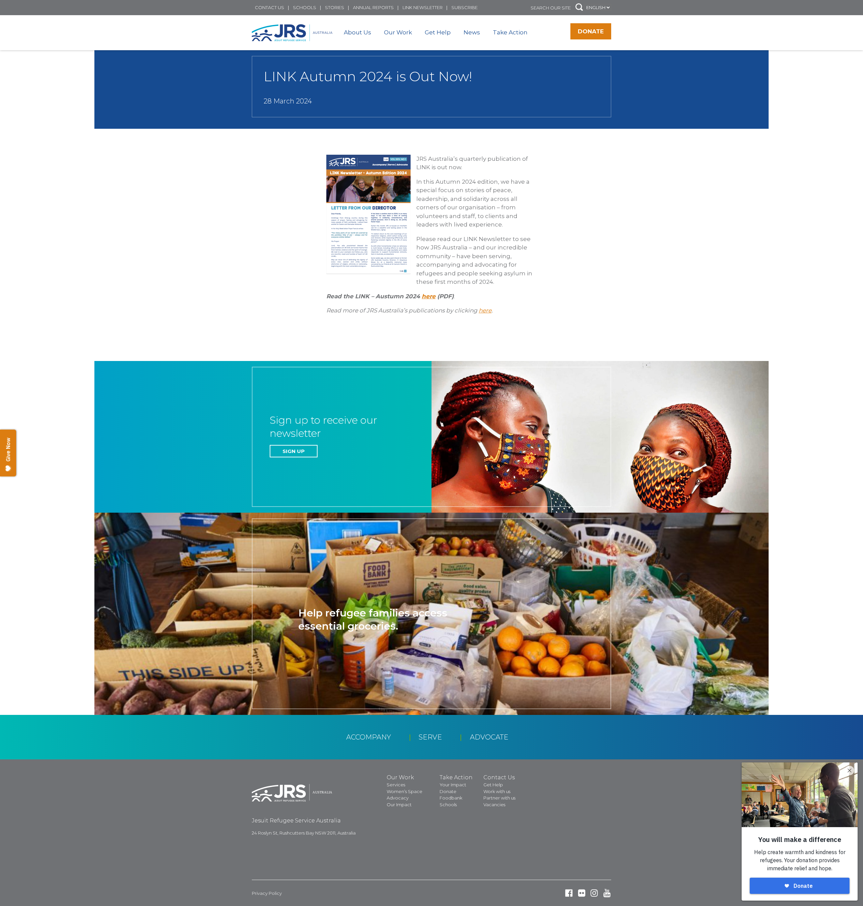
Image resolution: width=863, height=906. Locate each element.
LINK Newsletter (423, 7)
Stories (334, 7)
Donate (591, 31)
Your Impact (453, 784)
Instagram (594, 893)
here (429, 296)
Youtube (607, 893)
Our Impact (399, 804)
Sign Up (293, 451)
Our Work (398, 32)
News (472, 32)
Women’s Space (404, 791)
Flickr (581, 893)
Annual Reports (373, 7)
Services (396, 784)
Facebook (569, 893)
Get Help (438, 32)
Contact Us (269, 7)
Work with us (496, 791)
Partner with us (499, 798)
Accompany (368, 737)
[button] (579, 7)
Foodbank (451, 798)
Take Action (510, 32)
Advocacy (398, 798)
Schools (304, 7)
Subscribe (464, 7)
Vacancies (494, 804)
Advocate (489, 737)
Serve (430, 737)
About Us (357, 32)
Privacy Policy (267, 893)
